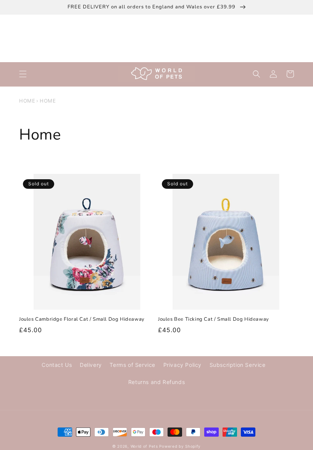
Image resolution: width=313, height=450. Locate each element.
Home (27, 101)
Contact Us (57, 365)
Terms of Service (132, 365)
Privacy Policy (182, 365)
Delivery (91, 365)
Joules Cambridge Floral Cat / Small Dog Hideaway (82, 319)
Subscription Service (238, 365)
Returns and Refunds (156, 382)
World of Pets (144, 446)
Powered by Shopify (180, 446)
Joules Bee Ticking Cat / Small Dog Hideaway (213, 319)
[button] (23, 74)
